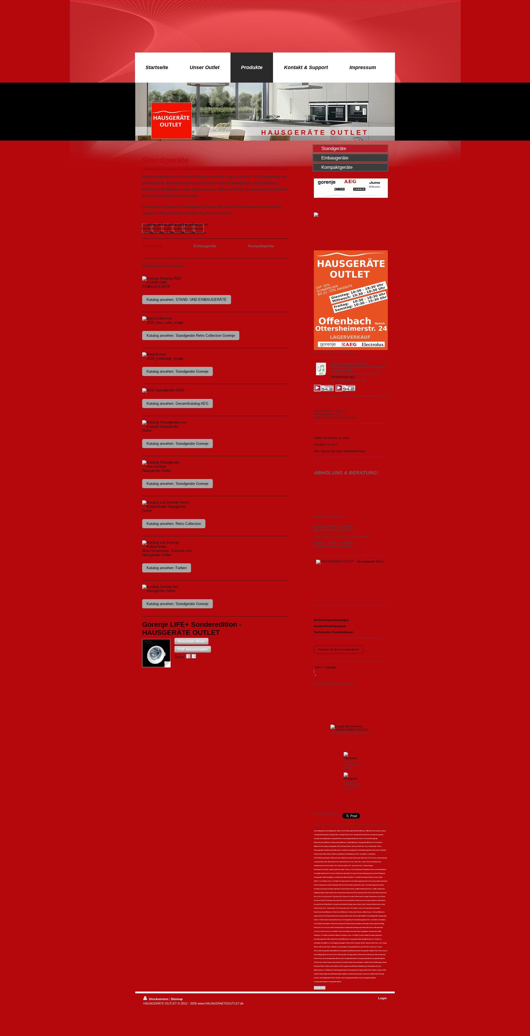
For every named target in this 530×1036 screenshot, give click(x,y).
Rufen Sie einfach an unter (331, 438)
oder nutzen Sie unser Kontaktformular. (340, 451)
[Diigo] (344, 701)
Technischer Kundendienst (333, 632)
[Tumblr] (336, 701)
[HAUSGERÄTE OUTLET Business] (351, 728)
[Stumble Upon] (327, 701)
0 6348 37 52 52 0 (326, 444)
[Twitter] (336, 690)
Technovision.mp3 (343, 376)
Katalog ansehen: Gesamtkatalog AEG (177, 403)
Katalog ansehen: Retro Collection (174, 524)
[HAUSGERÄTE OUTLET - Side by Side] (351, 580)
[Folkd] (369, 690)
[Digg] (352, 690)
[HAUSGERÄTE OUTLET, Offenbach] (351, 300)
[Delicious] (344, 690)
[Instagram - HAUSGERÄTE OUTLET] (351, 776)
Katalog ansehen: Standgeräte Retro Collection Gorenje (191, 335)
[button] (191, 641)
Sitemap (177, 999)
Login (382, 998)
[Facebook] (327, 690)
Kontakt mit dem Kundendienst (338, 649)
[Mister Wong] (377, 690)
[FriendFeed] (352, 701)
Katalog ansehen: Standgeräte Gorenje (177, 371)
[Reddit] (361, 690)
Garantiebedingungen (330, 626)
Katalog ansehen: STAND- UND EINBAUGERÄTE (187, 300)
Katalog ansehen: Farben (167, 568)
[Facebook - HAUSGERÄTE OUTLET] (351, 756)
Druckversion (158, 999)
